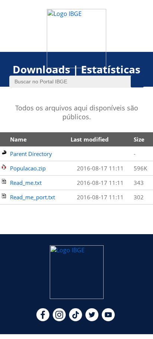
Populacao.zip (28, 168)
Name (18, 139)
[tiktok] (75, 319)
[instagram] (59, 319)
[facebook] (42, 319)
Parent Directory (31, 153)
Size (139, 139)
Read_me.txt (26, 182)
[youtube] (108, 319)
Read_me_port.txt (32, 197)
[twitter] (91, 319)
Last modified (90, 139)
